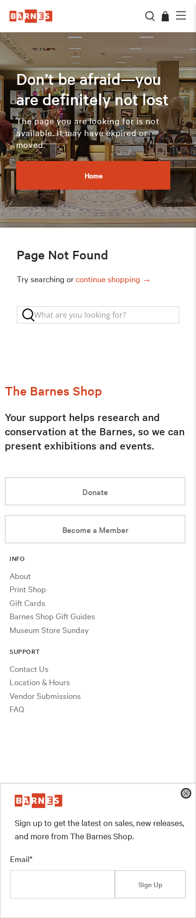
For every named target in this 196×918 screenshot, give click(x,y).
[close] (186, 793)
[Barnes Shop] (38, 804)
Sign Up (150, 884)
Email (21, 858)
